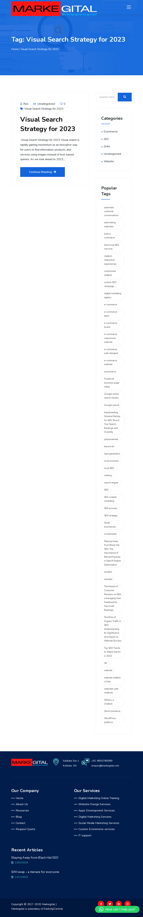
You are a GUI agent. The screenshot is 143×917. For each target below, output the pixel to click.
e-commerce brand (110, 325)
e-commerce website (110, 362)
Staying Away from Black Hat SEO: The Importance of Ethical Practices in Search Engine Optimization (112, 553)
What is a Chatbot (109, 702)
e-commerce (110, 304)
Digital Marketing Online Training (98, 798)
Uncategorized (46, 104)
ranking (108, 475)
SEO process (110, 508)
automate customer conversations (111, 211)
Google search (111, 405)
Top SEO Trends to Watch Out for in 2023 (112, 652)
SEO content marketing (110, 499)
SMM (107, 146)
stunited (108, 579)
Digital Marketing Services (95, 817)
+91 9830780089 (101, 760)
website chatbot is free (112, 679)
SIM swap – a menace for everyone (35, 872)
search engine (111, 482)
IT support (84, 835)
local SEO (109, 468)
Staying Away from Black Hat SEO (34, 858)
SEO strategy (111, 515)
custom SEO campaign (110, 284)
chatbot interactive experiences (110, 260)
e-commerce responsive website (110, 338)
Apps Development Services (96, 810)
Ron (25, 104)
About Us (22, 804)
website (108, 670)
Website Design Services (94, 804)
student (108, 572)
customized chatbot (110, 273)
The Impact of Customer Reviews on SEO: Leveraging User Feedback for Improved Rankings (113, 598)
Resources (22, 810)
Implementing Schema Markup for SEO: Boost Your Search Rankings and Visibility (112, 422)
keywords (109, 446)
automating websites (110, 224)
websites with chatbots (111, 690)
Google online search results (111, 396)
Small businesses (110, 524)
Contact (20, 823)
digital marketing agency (112, 295)
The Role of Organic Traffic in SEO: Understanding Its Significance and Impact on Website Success (113, 629)
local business (111, 461)
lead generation (112, 453)
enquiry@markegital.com (105, 765)
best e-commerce (109, 235)
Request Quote (25, 829)
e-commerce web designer (111, 351)
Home (15, 49)
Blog (19, 817)
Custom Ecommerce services (96, 829)
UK (105, 663)
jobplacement (111, 439)
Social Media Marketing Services (98, 823)
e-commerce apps (110, 314)
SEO (106, 139)
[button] (117, 909)
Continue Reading (40, 172)
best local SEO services (111, 247)
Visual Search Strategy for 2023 (43, 109)
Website (109, 161)
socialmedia (110, 534)
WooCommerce (112, 711)
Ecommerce (111, 131)
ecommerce (110, 371)
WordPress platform (110, 720)
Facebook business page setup (111, 382)
